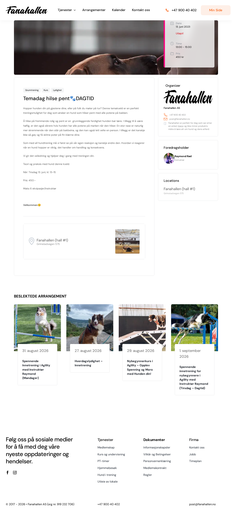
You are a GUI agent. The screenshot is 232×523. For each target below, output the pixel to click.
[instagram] (15, 472)
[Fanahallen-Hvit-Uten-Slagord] (26, 7)
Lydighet (57, 90)
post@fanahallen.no (179, 119)
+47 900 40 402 (177, 114)
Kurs (46, 90)
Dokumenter (154, 439)
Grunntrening (32, 90)
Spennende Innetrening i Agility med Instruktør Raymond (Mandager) (36, 369)
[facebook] (7, 472)
